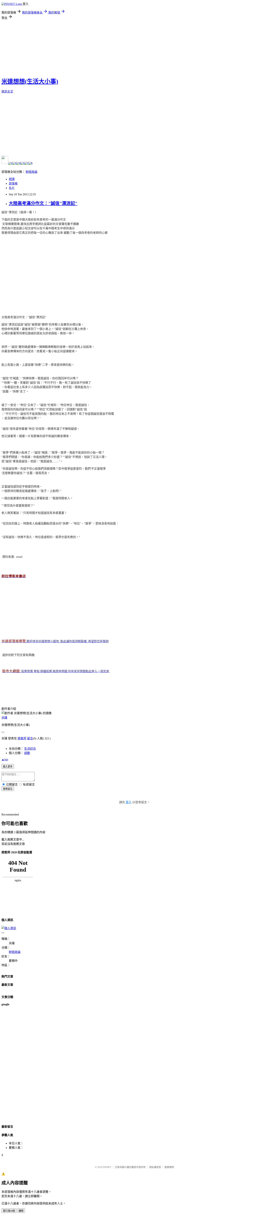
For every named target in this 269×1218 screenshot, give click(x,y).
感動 (27, 753)
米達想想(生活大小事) (29, 81)
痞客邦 (22, 738)
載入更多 (7, 766)
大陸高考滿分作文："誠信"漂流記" (43, 203)
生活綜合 (30, 748)
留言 (30, 738)
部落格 (13, 183)
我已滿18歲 (9, 1210)
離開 (21, 1210)
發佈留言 (7, 788)
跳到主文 (7, 91)
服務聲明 (169, 1167)
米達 (4, 717)
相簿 (12, 179)
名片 (12, 187)
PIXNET (107, 1167)
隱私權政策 (155, 1167)
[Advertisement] (134, 47)
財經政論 (31, 171)
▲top (4, 759)
